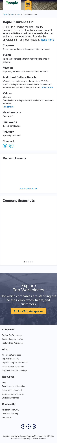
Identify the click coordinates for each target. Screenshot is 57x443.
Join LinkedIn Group (10, 414)
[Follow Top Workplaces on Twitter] (28, 426)
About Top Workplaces (11, 355)
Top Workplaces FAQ (10, 359)
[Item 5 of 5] (32, 261)
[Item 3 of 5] (28, 261)
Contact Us (6, 417)
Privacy (27, 439)
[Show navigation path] (18, 14)
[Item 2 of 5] (26, 261)
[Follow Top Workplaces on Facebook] (23, 426)
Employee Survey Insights (13, 394)
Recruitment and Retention (13, 386)
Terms (21, 439)
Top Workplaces (8, 14)
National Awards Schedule (13, 366)
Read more (47, 39)
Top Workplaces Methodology (14, 370)
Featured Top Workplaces (12, 343)
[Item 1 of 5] (24, 261)
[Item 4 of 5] (30, 261)
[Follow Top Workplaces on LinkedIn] (34, 426)
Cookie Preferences (39, 439)
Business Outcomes (10, 398)
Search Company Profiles (12, 339)
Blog (4, 382)
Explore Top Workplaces (28, 311)
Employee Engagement (12, 390)
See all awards (26, 188)
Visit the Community (10, 410)
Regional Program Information (15, 363)
